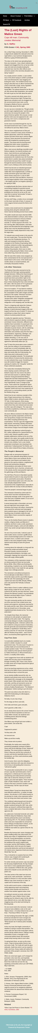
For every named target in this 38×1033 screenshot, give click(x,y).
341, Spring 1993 (23, 47)
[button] (37, 3)
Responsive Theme (23, 1027)
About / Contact (15, 16)
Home (5, 16)
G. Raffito (11, 44)
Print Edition (28, 16)
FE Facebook (16, 20)
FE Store (6, 20)
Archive (27, 20)
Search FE (6, 24)
